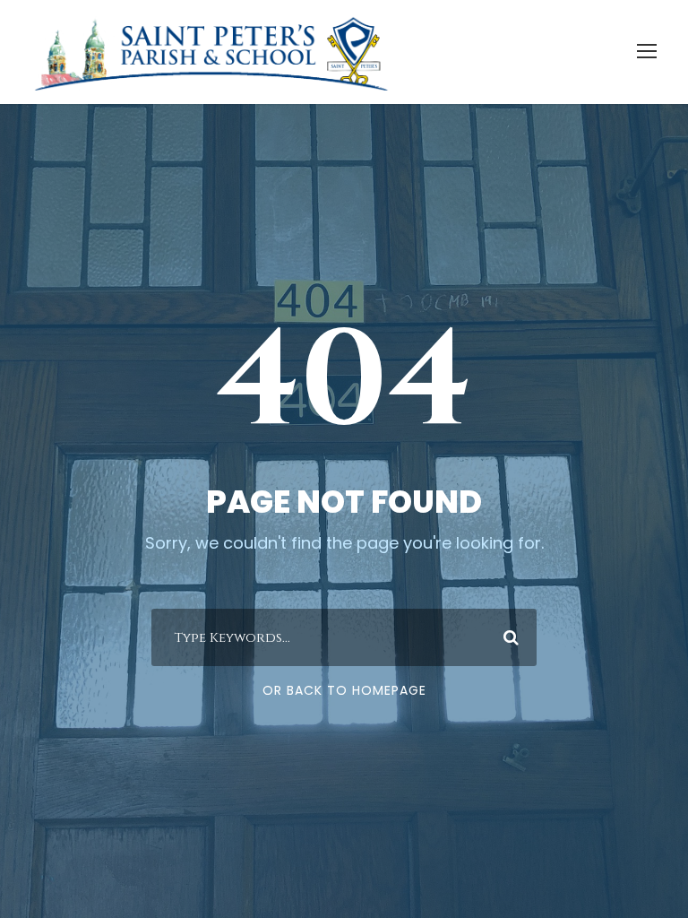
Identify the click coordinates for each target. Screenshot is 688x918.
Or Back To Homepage (344, 690)
